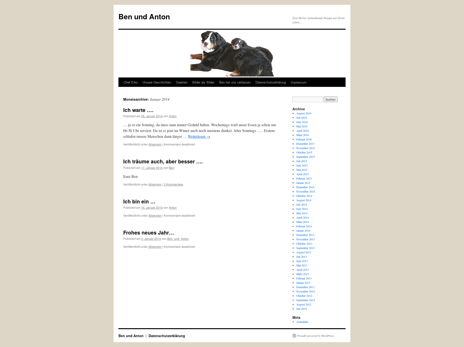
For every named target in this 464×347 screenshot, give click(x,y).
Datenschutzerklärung (270, 82)
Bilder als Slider (203, 82)
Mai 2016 (301, 126)
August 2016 (303, 113)
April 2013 (302, 269)
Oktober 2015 (304, 152)
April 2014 (302, 217)
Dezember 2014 (305, 187)
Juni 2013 (302, 261)
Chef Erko (131, 82)
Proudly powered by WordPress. (316, 336)
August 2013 (303, 252)
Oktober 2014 (304, 196)
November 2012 (305, 291)
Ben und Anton (144, 16)
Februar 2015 (304, 178)
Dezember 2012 (305, 287)
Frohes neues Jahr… (148, 232)
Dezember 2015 (305, 144)
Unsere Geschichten (157, 82)
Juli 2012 (301, 309)
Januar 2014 (303, 230)
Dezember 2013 (305, 235)
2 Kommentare (173, 184)
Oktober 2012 (304, 296)
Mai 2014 (301, 213)
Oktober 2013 (304, 243)
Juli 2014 (301, 204)
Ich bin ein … (139, 201)
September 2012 (305, 300)
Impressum (298, 82)
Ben (171, 168)
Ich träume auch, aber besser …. (163, 161)
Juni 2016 (302, 122)
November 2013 (305, 239)
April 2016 (302, 130)
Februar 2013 (304, 278)
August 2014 (303, 200)
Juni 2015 (302, 165)
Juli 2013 (301, 256)
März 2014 (302, 222)
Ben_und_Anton (178, 238)
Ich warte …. (138, 109)
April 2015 (302, 174)
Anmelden (302, 322)
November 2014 (305, 191)
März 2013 (302, 274)
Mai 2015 (301, 170)
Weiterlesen (199, 136)
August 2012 (303, 304)
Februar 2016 (304, 139)
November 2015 (305, 148)
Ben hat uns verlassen (235, 82)
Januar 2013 (303, 283)
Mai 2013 (301, 265)
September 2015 (305, 157)
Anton (173, 116)
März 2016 (302, 135)
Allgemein (155, 144)
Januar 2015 (303, 183)
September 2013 (305, 248)
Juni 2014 (302, 209)
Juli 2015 (301, 161)
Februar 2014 (304, 226)
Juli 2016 (301, 117)
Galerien (182, 82)
